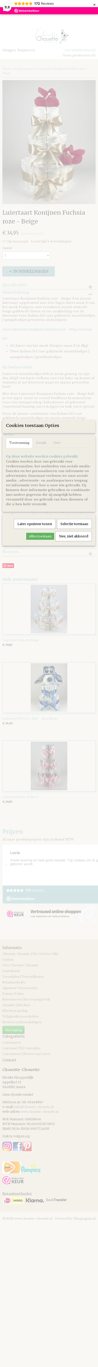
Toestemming (19, 443)
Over (57, 443)
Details (41, 443)
